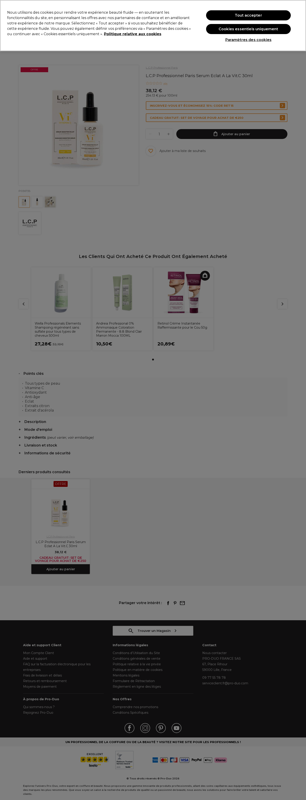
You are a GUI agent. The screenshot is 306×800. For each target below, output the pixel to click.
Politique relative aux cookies (132, 34)
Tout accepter (248, 15)
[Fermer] (299, 25)
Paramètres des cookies (248, 40)
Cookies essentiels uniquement (248, 29)
